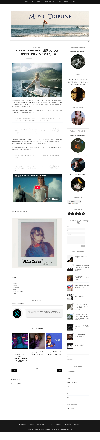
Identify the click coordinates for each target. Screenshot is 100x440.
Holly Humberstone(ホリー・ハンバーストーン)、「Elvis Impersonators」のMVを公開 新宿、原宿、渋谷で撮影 (20, 356)
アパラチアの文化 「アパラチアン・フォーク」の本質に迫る (82, 277)
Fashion (69, 401)
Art (68, 397)
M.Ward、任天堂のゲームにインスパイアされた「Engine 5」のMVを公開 (54, 352)
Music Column (71, 408)
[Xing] (83, 213)
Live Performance (72, 389)
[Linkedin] (79, 213)
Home (26, 1)
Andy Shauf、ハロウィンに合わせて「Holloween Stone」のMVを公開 (37, 352)
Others (73, 1)
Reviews (59, 1)
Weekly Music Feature (36, 1)
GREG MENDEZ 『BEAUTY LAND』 (78, 155)
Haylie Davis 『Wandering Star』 (78, 135)
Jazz (68, 393)
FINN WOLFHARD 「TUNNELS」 (78, 51)
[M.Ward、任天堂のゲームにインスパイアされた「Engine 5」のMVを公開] (54, 341)
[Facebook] (69, 213)
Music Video (37, 47)
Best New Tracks (49, 1)
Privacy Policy (70, 359)
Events (66, 1)
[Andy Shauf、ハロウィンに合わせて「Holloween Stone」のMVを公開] (37, 341)
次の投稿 (14, 370)
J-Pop (68, 386)
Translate (76, 203)
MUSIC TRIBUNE (40, 429)
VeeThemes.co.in (55, 429)
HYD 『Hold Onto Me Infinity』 (78, 174)
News (68, 378)
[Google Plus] (76, 213)
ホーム (37, 368)
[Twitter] (72, 213)
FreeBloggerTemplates (66, 429)
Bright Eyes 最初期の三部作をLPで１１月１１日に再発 (82, 327)
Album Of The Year (72, 404)
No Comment (45, 58)
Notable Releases (72, 382)
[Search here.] (12, 9)
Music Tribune (29, 58)
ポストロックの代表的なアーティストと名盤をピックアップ (82, 336)
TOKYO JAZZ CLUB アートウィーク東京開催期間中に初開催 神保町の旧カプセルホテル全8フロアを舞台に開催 (78, 82)
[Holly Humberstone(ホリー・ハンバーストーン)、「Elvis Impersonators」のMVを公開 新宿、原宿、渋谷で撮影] (20, 341)
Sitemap (68, 356)
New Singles (70, 375)
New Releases (21, 303)
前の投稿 (59, 370)
